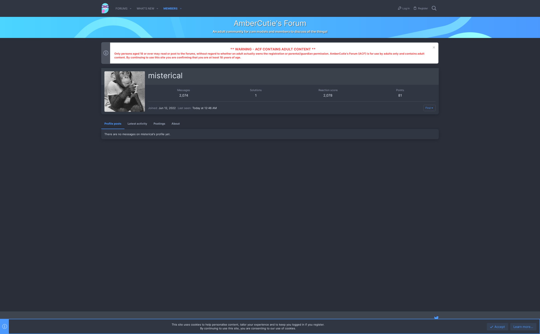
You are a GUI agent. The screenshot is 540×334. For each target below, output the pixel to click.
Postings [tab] (159, 123)
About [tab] (175, 123)
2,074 (183, 95)
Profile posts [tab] (112, 123)
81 (400, 95)
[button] (130, 8)
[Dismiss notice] (433, 48)
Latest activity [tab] (137, 123)
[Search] (434, 8)
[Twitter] (436, 318)
